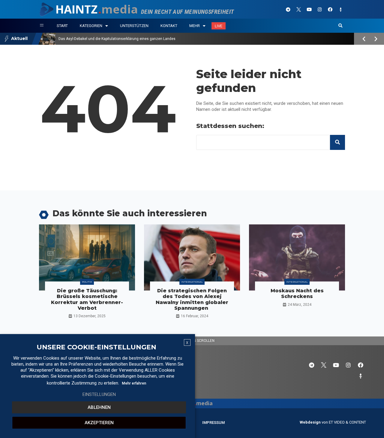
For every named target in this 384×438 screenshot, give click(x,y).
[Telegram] (288, 9)
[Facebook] (330, 9)
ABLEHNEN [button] (99, 407)
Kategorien (91, 25)
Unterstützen (134, 25)
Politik (87, 281)
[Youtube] (309, 9)
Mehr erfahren (134, 383)
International (192, 281)
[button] (340, 25)
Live (218, 26)
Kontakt (168, 25)
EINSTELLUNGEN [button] (99, 394)
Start (62, 25)
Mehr (194, 25)
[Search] (337, 142)
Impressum (213, 422)
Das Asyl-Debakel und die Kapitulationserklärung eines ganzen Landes (117, 39)
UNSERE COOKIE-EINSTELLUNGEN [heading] (96, 347)
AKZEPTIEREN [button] (99, 422)
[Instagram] (319, 9)
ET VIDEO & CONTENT (347, 422)
